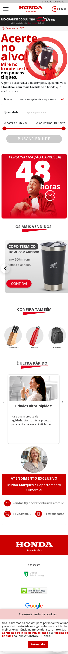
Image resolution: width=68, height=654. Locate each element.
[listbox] (34, 340)
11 (54, 514)
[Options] (5, 9)
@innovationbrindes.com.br (38, 503)
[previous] (5, 268)
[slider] (4, 128)
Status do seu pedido (53, 1)
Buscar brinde (34, 138)
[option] (34, 340)
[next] (63, 402)
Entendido (38, 644)
